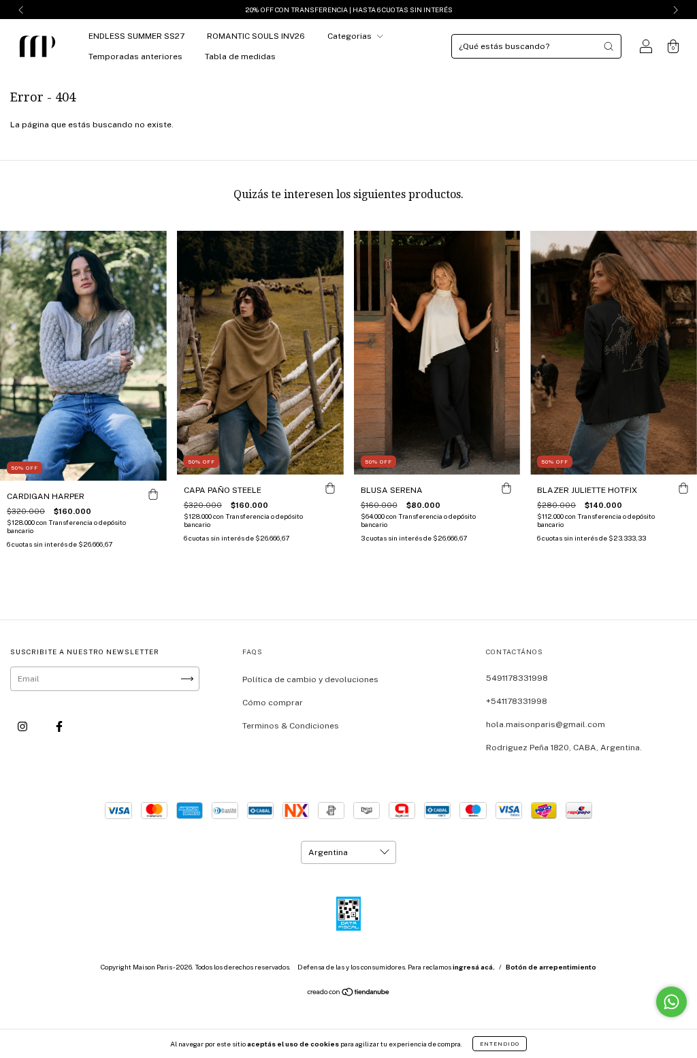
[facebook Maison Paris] (59, 726)
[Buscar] (608, 46)
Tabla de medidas (240, 56)
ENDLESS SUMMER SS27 (136, 36)
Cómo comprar (272, 702)
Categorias (350, 36)
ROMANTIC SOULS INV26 (256, 36)
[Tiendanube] (348, 994)
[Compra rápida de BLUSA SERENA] (506, 488)
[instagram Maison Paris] (23, 726)
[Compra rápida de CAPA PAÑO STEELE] (330, 488)
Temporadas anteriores (135, 56)
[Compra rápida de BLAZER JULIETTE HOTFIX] (683, 488)
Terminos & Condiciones (290, 726)
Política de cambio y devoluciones (310, 679)
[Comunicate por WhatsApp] (671, 1002)
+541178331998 (516, 701)
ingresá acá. (474, 967)
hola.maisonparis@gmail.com (545, 724)
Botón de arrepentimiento (551, 967)
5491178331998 (517, 678)
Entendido (499, 1043)
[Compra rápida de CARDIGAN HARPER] (153, 494)
